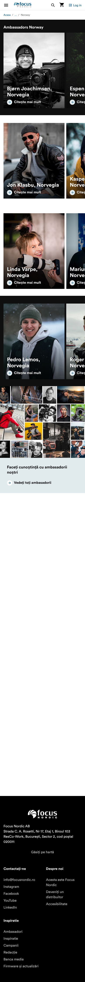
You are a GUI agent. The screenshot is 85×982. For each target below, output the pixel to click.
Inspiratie (10, 938)
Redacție (10, 952)
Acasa (7, 15)
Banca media (13, 959)
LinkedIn (10, 907)
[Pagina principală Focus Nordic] (22, 5)
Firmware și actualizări (21, 966)
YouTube (10, 900)
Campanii (11, 945)
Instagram (11, 887)
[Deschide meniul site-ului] (8, 5)
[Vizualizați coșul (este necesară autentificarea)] (61, 5)
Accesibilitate (56, 904)
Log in (77, 5)
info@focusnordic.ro (19, 880)
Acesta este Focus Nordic (60, 882)
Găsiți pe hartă (42, 852)
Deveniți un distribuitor (55, 894)
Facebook (11, 893)
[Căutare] (53, 5)
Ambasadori (12, 931)
